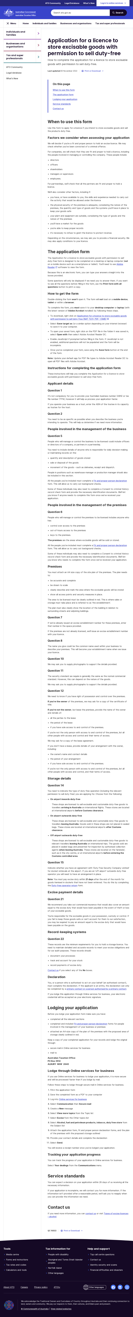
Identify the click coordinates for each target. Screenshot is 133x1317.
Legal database (14, 72)
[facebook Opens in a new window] (113, 1287)
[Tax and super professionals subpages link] (38, 57)
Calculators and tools (16, 1270)
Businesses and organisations (75, 23)
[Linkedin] (120, 1287)
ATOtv (57, 1287)
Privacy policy (41, 1287)
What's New (89, 3)
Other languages (56, 1273)
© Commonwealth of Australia (34, 1309)
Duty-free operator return (64, 885)
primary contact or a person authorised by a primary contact (96, 989)
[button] (92, 71)
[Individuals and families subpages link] (38, 33)
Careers (24, 1287)
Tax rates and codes (16, 1264)
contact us (90, 1213)
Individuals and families (44, 23)
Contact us (58, 108)
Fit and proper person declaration (110, 480)
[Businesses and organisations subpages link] (38, 45)
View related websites (61, 1309)
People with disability (58, 1254)
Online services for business (73, 1099)
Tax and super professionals (110, 23)
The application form (63, 94)
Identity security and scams (103, 1264)
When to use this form (64, 90)
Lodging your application (65, 99)
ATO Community (53, 3)
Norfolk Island (55, 1268)
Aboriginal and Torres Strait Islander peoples (65, 1261)
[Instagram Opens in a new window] (127, 1287)
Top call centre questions (102, 1254)
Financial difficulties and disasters (106, 1270)
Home (26, 23)
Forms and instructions (17, 1259)
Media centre (12, 1254)
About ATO (9, 1287)
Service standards (62, 104)
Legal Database (72, 3)
